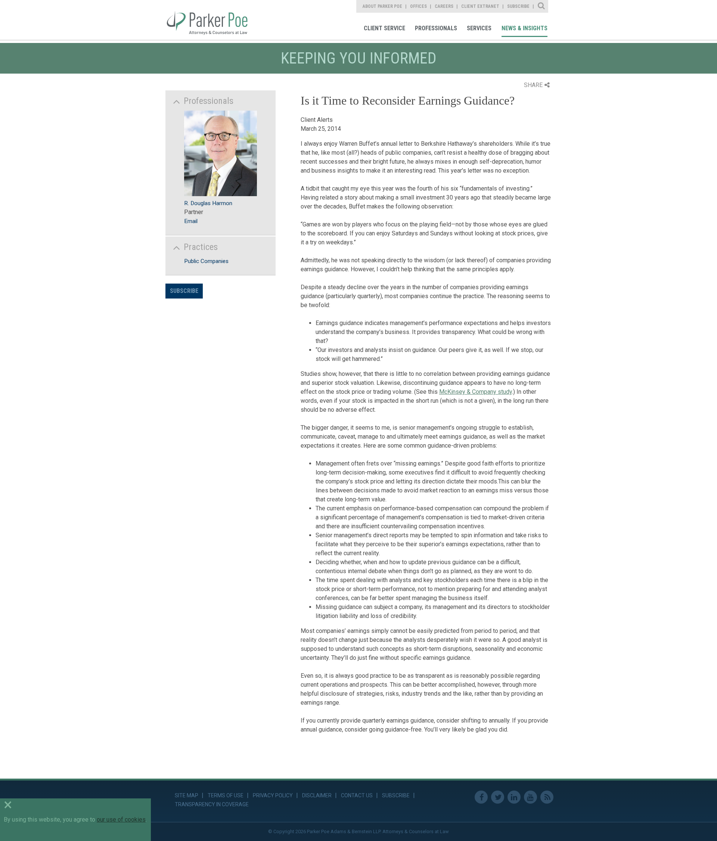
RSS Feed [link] (546, 797)
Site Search (541, 6)
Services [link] (479, 28)
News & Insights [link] (524, 28)
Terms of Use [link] (225, 795)
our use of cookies (121, 819)
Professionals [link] (436, 28)
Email (191, 221)
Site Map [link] (186, 795)
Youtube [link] (530, 797)
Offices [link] (418, 6)
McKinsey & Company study (475, 391)
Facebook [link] (481, 797)
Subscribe (184, 290)
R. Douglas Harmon (208, 203)
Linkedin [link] (514, 797)
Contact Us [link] (357, 795)
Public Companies (206, 261)
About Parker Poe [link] (382, 6)
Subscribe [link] (518, 6)
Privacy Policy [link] (273, 795)
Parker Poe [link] (211, 20)
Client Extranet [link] (480, 6)
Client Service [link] (384, 28)
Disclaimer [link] (317, 795)
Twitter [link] (497, 797)
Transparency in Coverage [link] (212, 804)
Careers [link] (444, 6)
